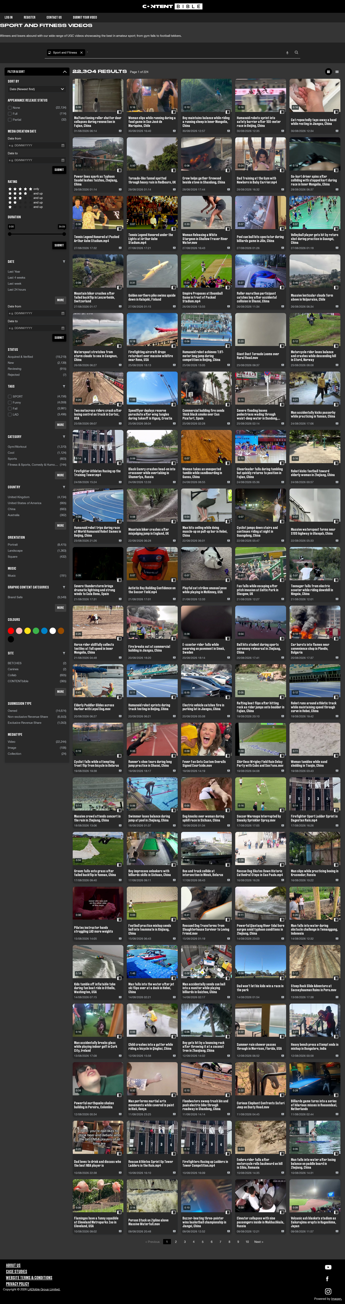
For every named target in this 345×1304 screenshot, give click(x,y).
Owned (12, 710)
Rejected (14, 374)
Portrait (13, 544)
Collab (12, 675)
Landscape (15, 550)
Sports (12, 458)
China (11, 509)
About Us (13, 1265)
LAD (16, 414)
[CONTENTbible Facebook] (327, 1280)
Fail (15, 408)
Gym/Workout (17, 446)
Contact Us (54, 17)
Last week (14, 283)
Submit (59, 169)
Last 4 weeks (16, 277)
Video (11, 741)
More (60, 300)
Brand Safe (15, 597)
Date (11, 261)
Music (12, 575)
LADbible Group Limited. (44, 1289)
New (11, 362)
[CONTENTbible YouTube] (328, 1267)
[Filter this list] (64, 261)
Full (15, 113)
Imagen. (336, 1298)
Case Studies (16, 1272)
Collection (14, 753)
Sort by (13, 81)
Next (258, 1241)
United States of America (24, 503)
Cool (11, 452)
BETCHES (15, 663)
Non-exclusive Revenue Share (28, 716)
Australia (13, 515)
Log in (9, 17)
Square (12, 556)
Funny (17, 402)
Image (12, 747)
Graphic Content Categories (28, 587)
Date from (14, 138)
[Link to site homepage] (172, 6)
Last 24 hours (17, 289)
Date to (13, 153)
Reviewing (14, 368)
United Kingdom (19, 497)
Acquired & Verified (20, 356)
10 (247, 1241)
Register (29, 17)
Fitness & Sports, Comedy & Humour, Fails (34, 464)
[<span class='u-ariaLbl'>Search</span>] (296, 52)
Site (11, 653)
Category (14, 437)
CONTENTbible (18, 681)
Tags (11, 386)
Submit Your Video (85, 17)
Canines (13, 669)
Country (14, 487)
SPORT (18, 396)
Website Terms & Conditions (29, 1278)
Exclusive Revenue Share (24, 722)
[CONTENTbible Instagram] (328, 1294)
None (16, 107)
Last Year (14, 271)
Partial (17, 119)
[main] (172, 640)
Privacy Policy (17, 1284)
